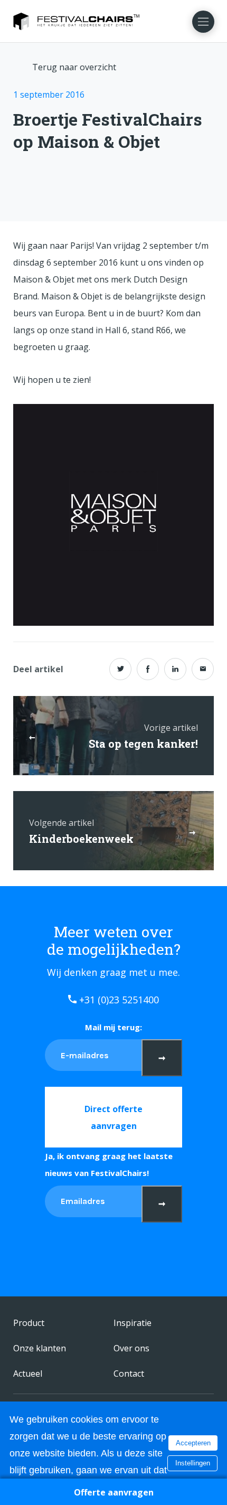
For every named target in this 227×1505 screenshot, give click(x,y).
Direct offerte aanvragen (113, 1117)
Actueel (27, 1373)
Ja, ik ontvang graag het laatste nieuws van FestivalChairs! (109, 1164)
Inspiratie (133, 1323)
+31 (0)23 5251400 (118, 999)
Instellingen (192, 1463)
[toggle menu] (203, 22)
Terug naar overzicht (74, 67)
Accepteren (193, 1443)
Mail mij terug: (113, 1027)
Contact (129, 1373)
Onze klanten (39, 1348)
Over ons (131, 1348)
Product (28, 1323)
